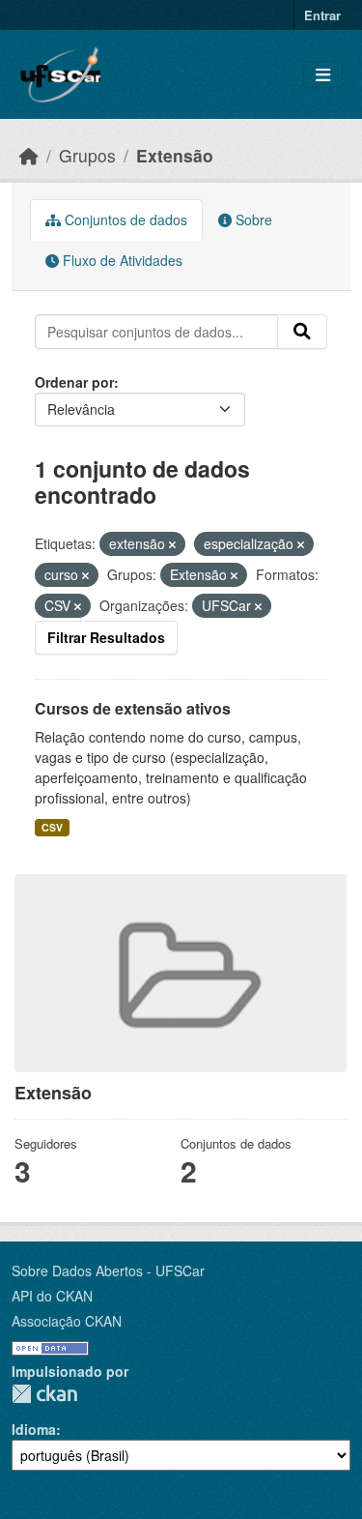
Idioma (34, 1429)
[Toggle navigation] (323, 75)
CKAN (44, 1394)
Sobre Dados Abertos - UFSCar (108, 1270)
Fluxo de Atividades (120, 260)
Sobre (252, 219)
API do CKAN (52, 1295)
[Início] (29, 155)
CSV (52, 827)
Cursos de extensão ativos (133, 708)
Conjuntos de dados (124, 219)
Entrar (322, 15)
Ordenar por (74, 382)
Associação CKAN (67, 1320)
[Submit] (302, 331)
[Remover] (172, 544)
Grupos (87, 155)
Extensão (174, 155)
